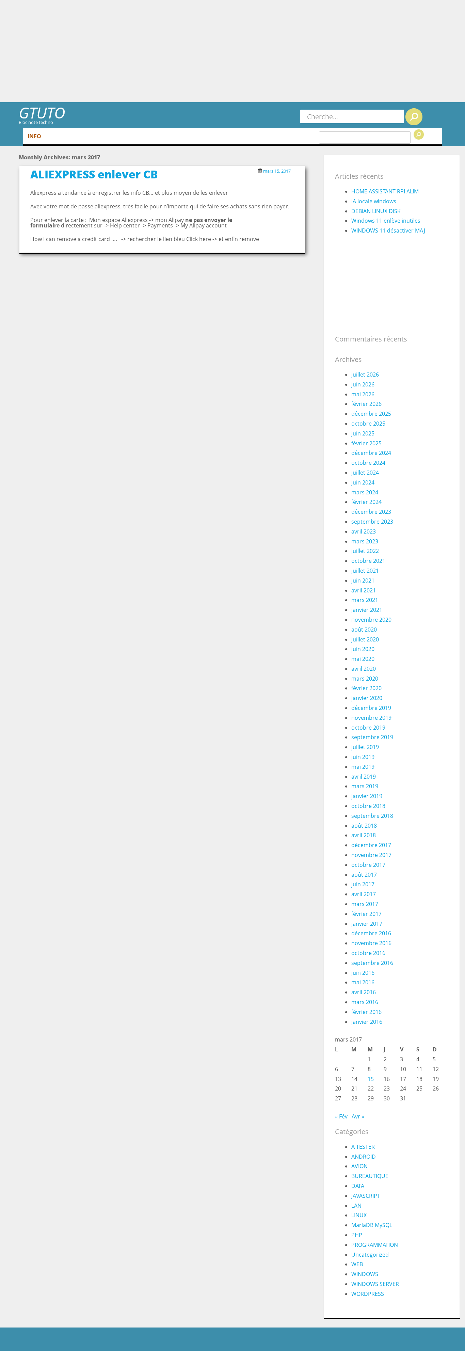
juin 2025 (362, 433)
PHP (356, 1235)
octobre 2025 (368, 423)
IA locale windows (373, 201)
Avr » (358, 1116)
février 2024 (366, 502)
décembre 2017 (371, 845)
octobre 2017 (368, 865)
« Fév (341, 1116)
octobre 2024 (368, 462)
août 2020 (364, 629)
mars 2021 (364, 600)
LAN (356, 1205)
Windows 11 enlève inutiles (385, 220)
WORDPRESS (367, 1294)
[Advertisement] (232, 51)
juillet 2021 (365, 570)
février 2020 (366, 688)
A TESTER (363, 1146)
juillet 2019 (365, 747)
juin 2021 (362, 580)
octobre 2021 (368, 561)
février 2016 (366, 1012)
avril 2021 (363, 590)
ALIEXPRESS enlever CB (94, 174)
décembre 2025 (371, 413)
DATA (357, 1186)
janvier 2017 (366, 923)
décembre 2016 (371, 933)
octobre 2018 (368, 806)
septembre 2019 (372, 737)
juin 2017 (362, 884)
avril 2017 (363, 894)
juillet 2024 (365, 472)
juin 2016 (362, 972)
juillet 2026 (365, 374)
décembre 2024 (371, 453)
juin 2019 (362, 757)
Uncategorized (370, 1254)
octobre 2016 (368, 953)
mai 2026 (362, 394)
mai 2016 (362, 982)
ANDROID (363, 1156)
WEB (357, 1264)
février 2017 (366, 914)
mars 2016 (364, 1002)
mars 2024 (364, 492)
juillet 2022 (365, 551)
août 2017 (364, 874)
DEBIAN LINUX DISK (376, 211)
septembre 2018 (372, 816)
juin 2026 (362, 384)
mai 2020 (362, 659)
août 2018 (364, 825)
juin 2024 (362, 482)
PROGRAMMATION (374, 1245)
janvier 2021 (366, 610)
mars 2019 (364, 786)
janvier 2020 (366, 698)
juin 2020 (362, 649)
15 (371, 1079)
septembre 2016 (372, 963)
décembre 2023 (371, 511)
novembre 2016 (371, 943)
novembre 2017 (371, 855)
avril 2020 (363, 668)
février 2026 (366, 404)
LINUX (359, 1215)
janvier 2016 (366, 1022)
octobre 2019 (368, 727)
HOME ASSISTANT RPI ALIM (385, 191)
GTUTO (42, 112)
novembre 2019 (371, 717)
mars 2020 (364, 678)
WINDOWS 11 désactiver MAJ (388, 230)
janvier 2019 (366, 796)
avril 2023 (363, 531)
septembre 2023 (372, 521)
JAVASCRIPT (365, 1195)
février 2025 (366, 443)
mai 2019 (362, 766)
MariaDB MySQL (371, 1225)
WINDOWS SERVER (375, 1284)
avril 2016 (363, 992)
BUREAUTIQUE (369, 1176)
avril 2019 (363, 776)
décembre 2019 (371, 708)
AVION (359, 1166)
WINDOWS (364, 1274)
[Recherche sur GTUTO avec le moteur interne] (413, 116)
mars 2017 (364, 904)
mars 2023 (364, 541)
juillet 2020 (365, 639)
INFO (34, 136)
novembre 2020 (371, 619)
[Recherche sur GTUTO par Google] (419, 134)
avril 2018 (363, 835)
